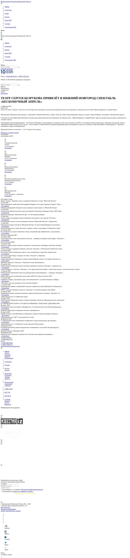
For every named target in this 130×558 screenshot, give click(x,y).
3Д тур (7, 403)
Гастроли (8, 355)
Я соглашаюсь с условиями (23, 489)
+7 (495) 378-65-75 (7, 344)
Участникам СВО (10, 27)
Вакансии (8, 404)
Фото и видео (9, 382)
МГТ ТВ (7, 392)
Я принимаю (18, 491)
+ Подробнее (5, 206)
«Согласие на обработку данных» (22, 491)
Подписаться (5, 487)
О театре (7, 24)
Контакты (8, 396)
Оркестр (7, 356)
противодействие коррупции (10, 346)
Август (7, 353)
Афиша (7, 7)
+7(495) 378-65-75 (23, 76)
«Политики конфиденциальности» (32, 489)
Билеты (7, 17)
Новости (7, 401)
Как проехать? (5, 507)
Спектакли (8, 10)
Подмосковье (9, 358)
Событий (8, 385)
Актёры (7, 377)
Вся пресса (4, 93)
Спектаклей (8, 384)
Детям (7, 13)
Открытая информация (8, 509)
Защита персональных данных (11, 511)
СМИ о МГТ (9, 389)
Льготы (7, 370)
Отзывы (7, 365)
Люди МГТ (8, 20)
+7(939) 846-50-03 (11, 76)
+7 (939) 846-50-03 (7, 343)
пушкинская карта (7, 69)
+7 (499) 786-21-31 (7, 339)
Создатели (8, 375)
